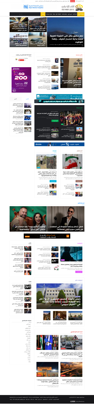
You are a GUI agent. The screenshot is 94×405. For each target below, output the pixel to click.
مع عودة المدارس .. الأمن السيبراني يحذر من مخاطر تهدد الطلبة (43, 249)
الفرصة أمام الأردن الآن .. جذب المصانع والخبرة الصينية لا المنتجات (59, 323)
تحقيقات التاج (58, 14)
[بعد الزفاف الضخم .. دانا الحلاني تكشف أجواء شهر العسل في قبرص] (27, 111)
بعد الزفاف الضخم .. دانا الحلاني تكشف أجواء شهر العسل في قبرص (18, 111)
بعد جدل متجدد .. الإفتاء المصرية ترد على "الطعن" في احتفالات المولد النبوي (43, 74)
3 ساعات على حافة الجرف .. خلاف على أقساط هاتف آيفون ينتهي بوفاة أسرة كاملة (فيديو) (47, 174)
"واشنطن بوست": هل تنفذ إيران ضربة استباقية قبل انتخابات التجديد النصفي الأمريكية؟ (69, 187)
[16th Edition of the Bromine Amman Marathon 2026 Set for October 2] (54, 135)
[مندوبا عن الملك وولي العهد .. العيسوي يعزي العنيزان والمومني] (27, 311)
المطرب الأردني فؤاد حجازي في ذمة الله (17, 304)
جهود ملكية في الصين (18, 271)
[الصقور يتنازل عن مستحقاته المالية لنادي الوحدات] (56, 60)
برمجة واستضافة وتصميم (80, 401)
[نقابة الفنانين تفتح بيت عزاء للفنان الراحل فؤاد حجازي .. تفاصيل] (27, 287)
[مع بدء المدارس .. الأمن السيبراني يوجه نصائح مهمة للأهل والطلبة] (56, 268)
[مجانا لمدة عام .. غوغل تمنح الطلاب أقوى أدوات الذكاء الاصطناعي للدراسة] (54, 261)
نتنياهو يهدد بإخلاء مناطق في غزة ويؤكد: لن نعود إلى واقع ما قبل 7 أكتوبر (17, 123)
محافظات (29, 353)
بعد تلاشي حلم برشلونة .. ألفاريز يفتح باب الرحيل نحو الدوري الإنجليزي (43, 129)
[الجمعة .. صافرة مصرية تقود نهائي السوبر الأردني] (79, 129)
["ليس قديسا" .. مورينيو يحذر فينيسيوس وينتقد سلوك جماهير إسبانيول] (78, 135)
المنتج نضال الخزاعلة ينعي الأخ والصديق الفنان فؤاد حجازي (18, 299)
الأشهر (15, 98)
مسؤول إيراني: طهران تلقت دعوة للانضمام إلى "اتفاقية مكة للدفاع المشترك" (72, 174)
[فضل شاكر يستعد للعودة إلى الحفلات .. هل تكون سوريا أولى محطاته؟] (65, 219)
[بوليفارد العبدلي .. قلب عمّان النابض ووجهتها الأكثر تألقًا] (47, 315)
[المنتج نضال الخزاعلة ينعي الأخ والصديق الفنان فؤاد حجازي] (27, 299)
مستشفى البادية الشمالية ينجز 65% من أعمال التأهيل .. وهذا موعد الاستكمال (47, 382)
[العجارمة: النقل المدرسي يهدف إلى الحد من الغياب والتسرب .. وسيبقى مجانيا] (54, 66)
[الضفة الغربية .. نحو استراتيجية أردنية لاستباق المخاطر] (27, 266)
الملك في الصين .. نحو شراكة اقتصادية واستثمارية (17, 253)
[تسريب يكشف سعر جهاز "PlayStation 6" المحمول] (27, 118)
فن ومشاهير (28, 349)
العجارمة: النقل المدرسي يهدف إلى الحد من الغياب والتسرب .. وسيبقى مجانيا (43, 68)
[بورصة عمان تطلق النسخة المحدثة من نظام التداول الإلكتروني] (71, 73)
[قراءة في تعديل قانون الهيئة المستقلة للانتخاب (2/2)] (27, 260)
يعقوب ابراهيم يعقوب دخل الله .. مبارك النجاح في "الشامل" (48, 354)
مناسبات (29, 357)
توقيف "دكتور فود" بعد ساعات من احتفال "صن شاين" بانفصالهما (30, 228)
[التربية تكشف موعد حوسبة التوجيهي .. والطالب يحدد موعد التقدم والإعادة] (55, 80)
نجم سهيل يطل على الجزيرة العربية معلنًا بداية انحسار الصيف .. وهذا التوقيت (66, 39)
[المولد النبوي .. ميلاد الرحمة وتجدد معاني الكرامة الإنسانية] (27, 248)
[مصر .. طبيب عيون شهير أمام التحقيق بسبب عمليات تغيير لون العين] (52, 186)
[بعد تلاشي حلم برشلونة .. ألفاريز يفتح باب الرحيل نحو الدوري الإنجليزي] (54, 129)
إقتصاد (29, 326)
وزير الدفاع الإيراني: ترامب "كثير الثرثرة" (68, 194)
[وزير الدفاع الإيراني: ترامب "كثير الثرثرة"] (78, 194)
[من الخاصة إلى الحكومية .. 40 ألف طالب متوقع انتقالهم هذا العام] (19, 39)
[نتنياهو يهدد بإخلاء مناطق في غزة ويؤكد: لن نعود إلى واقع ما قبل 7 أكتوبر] (27, 123)
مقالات (29, 355)
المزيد (43, 14)
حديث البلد (32, 399)
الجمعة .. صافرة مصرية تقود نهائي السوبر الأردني (67, 129)
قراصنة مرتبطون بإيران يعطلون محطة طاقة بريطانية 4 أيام (71, 265)
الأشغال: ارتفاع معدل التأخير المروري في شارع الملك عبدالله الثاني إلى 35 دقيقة (72, 355)
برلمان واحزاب (64, 14)
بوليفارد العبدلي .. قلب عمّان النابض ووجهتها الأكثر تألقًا (43, 323)
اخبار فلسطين (28, 328)
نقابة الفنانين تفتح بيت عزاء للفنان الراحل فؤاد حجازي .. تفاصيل (17, 286)
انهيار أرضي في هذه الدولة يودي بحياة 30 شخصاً (37, 29)
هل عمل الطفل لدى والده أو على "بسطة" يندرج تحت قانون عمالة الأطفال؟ (57, 1)
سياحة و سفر (28, 343)
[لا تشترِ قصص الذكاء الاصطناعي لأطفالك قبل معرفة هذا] (54, 255)
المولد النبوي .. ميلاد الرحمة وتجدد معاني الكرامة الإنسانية (17, 248)
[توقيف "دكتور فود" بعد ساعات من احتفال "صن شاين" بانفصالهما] (28, 219)
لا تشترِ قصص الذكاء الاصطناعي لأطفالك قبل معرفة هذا (44, 255)
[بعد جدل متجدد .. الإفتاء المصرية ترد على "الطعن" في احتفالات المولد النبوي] (54, 73)
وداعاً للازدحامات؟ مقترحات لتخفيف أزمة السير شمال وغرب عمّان (72, 381)
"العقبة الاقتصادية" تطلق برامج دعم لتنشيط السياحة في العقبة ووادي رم (44, 88)
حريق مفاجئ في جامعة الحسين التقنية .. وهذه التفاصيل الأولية (76, 323)
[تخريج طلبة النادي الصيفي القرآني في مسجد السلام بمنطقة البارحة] (27, 105)
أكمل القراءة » (55, 120)
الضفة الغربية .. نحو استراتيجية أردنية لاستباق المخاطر (18, 266)
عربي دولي (70, 14)
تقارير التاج (28, 399)
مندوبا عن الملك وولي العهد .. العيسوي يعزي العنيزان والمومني (18, 311)
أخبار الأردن (75, 14)
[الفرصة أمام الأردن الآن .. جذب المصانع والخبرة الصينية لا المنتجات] (59, 315)
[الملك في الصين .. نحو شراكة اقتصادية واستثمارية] (27, 254)
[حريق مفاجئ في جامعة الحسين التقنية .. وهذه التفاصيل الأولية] (75, 315)
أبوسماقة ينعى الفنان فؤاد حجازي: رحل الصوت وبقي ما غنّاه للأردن (17, 293)
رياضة (54, 14)
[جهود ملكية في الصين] (27, 272)
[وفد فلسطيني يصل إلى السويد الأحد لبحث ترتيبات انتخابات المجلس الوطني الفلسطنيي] (27, 129)
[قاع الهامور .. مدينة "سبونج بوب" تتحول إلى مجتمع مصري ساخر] (52, 193)
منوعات (29, 359)
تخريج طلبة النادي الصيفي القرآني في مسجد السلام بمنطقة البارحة (18, 105)
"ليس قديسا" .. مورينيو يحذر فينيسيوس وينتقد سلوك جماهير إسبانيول (68, 137)
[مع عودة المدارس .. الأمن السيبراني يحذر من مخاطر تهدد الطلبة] (54, 248)
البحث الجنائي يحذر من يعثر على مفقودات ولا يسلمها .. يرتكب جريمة (37, 43)
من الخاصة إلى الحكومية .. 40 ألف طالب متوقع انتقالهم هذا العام (19, 43)
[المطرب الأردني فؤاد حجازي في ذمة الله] (27, 305)
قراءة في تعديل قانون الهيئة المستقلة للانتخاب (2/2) (18, 260)
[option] (47, 32)
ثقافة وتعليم (28, 336)
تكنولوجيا (29, 338)
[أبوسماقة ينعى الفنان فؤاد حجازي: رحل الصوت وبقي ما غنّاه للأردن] (27, 293)
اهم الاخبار (29, 332)
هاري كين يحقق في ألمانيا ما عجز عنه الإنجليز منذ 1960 (48, 114)
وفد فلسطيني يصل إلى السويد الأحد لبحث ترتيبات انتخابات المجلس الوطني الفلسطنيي (18, 130)
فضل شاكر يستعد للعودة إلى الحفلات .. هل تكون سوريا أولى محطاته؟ (65, 228)
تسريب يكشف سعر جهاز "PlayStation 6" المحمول (18, 116)
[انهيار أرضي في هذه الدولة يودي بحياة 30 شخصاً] (37, 24)
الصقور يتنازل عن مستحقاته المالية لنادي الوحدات (43, 60)
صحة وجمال (28, 345)
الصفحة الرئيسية (81, 14)
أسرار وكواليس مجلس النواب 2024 (19, 399)
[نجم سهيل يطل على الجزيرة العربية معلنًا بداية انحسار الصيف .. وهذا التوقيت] (65, 32)
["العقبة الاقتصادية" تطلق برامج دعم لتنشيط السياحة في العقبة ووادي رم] (54, 87)
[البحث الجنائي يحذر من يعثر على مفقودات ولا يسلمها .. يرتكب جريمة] (37, 39)
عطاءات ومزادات (49, 14)
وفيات (29, 361)
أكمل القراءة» (79, 181)
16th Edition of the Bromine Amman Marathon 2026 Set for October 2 (44, 137)
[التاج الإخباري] (72, 7)
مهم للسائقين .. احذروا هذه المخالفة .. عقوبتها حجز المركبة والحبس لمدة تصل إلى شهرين (19, 27)
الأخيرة (27, 98)
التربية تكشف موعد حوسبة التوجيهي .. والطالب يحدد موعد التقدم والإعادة (44, 81)
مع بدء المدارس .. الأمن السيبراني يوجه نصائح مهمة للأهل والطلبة (44, 268)
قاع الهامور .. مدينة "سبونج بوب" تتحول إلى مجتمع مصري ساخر (42, 194)
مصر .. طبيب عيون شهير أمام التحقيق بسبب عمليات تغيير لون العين (42, 187)
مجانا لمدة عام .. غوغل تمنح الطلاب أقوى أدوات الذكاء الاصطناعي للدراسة (43, 262)
